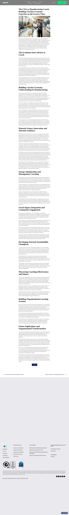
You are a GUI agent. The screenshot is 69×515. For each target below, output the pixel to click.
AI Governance (53, 450)
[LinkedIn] (57, 476)
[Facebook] (62, 476)
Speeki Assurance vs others (17, 454)
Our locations (5, 453)
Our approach (5, 455)
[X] (58, 476)
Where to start (15, 456)
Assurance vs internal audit (17, 449)
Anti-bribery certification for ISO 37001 (36, 449)
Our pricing (53, 456)
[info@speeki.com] (64, 476)
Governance (18, 478)
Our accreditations (6, 457)
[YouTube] (60, 476)
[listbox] (53, 2)
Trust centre (14, 478)
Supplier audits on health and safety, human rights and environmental (38, 453)
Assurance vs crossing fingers (18, 447)
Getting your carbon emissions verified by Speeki (37, 455)
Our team (4, 451)
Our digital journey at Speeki (55, 448)
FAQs (27, 478)
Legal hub (9, 478)
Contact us (34, 364)
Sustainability (23, 478)
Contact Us (62, 2)
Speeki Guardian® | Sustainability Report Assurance (38, 447)
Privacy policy (5, 478)
